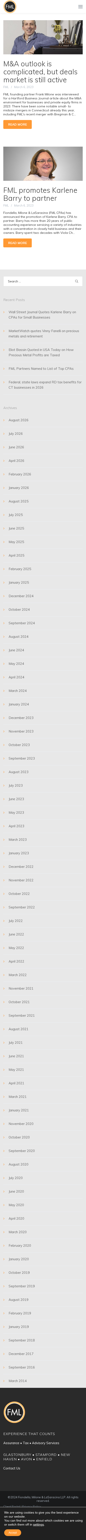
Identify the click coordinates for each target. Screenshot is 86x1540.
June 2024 (16, 650)
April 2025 (16, 555)
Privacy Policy (31, 1506)
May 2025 (16, 542)
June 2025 (16, 528)
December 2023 (21, 718)
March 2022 (18, 975)
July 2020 (16, 1178)
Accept (13, 1532)
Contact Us (11, 1468)
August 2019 (18, 1300)
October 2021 (19, 1002)
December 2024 (21, 596)
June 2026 (16, 447)
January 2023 (19, 853)
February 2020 (20, 1245)
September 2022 (22, 907)
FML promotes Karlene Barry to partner (40, 194)
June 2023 (16, 799)
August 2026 (18, 420)
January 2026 (19, 488)
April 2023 (16, 826)
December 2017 (21, 1354)
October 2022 (19, 894)
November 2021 (21, 988)
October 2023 (19, 745)
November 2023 (21, 731)
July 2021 (16, 1042)
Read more (17, 124)
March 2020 (18, 1232)
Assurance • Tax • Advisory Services (31, 1443)
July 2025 (16, 515)
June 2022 (16, 934)
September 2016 (22, 1367)
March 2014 (18, 1381)
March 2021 (18, 1097)
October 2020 (19, 1137)
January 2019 (19, 1327)
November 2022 (21, 880)
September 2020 (22, 1151)
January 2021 (19, 1110)
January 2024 (19, 704)
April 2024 (16, 677)
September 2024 (22, 623)
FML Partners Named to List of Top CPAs (41, 368)
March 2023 (18, 839)
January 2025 (19, 582)
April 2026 (16, 461)
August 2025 (18, 501)
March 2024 (18, 691)
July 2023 (16, 785)
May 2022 (16, 948)
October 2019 (19, 1272)
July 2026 (16, 433)
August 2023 (18, 772)
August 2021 (18, 1029)
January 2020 (19, 1259)
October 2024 (19, 609)
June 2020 (16, 1191)
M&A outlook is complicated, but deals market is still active (40, 71)
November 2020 (21, 1124)
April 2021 (16, 1083)
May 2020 (16, 1205)
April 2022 (16, 961)
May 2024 (16, 664)
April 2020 (16, 1218)
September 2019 (22, 1286)
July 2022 (16, 921)
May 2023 (16, 812)
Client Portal (11, 1506)
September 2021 (22, 1015)
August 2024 (18, 636)
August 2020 (18, 1164)
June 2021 (16, 1056)
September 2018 (22, 1340)
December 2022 (21, 867)
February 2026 (20, 474)
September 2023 (22, 758)
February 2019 (20, 1313)
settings (38, 1524)
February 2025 (20, 569)
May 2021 (16, 1069)
